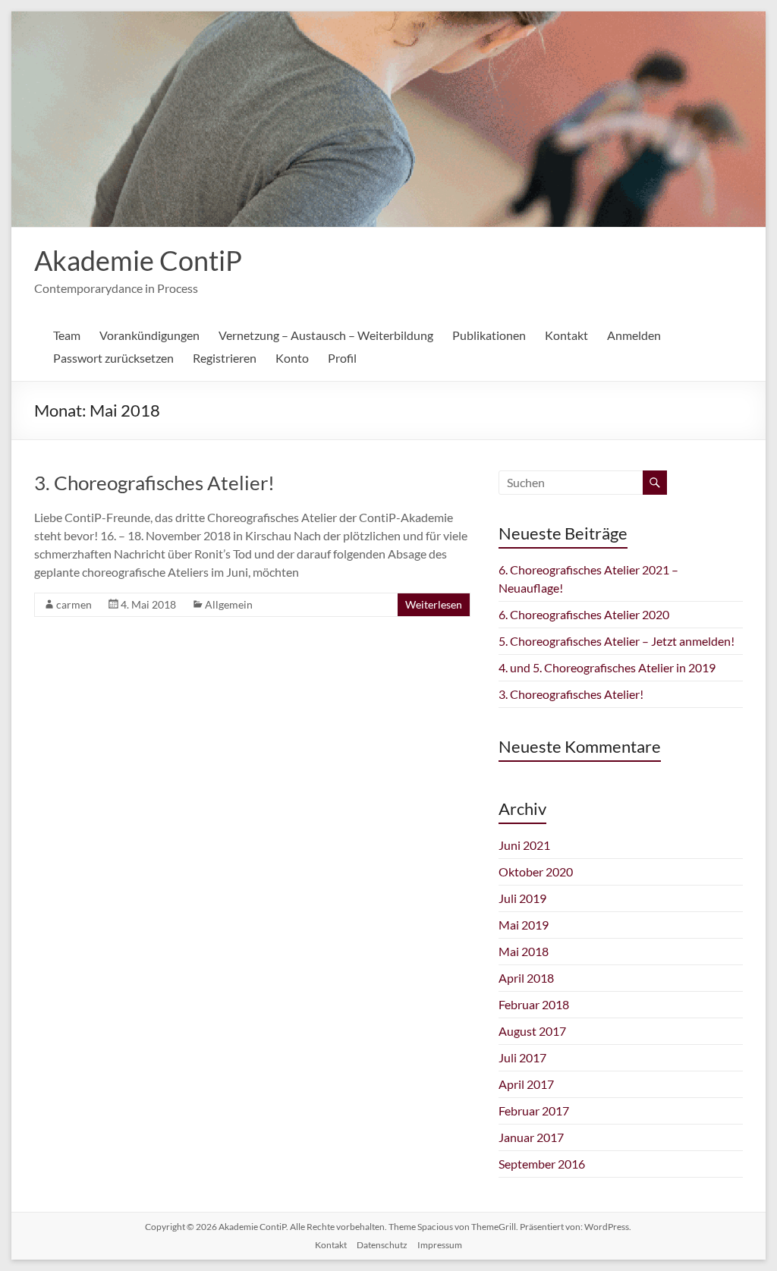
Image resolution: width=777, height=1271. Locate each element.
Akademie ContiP (138, 260)
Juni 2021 (524, 845)
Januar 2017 (531, 1137)
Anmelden (634, 335)
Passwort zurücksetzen (113, 358)
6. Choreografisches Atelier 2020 (584, 614)
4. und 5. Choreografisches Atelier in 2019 (607, 667)
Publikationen (489, 335)
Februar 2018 (534, 1004)
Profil (342, 358)
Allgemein (229, 604)
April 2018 (526, 978)
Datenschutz (382, 1245)
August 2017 (532, 1031)
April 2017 (526, 1084)
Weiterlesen (433, 604)
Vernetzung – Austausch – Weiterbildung (326, 335)
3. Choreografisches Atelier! (154, 482)
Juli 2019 (522, 898)
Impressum (439, 1245)
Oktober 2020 (536, 871)
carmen (74, 604)
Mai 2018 (524, 951)
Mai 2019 (524, 924)
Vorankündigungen (149, 335)
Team (66, 335)
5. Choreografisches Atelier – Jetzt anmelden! (617, 641)
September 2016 (542, 1163)
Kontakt (566, 335)
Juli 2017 (522, 1057)
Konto (292, 358)
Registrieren (224, 358)
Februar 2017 (534, 1110)
